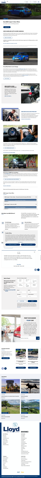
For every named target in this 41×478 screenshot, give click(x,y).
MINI (5, 4)
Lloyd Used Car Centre (24, 453)
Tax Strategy (23, 464)
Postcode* (19, 294)
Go (38, 338)
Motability (4, 443)
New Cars (4, 435)
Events (4, 465)
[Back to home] (3, 2)
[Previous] (35, 270)
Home (2, 4)
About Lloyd (5, 460)
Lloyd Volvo (23, 444)
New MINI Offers (10, 4)
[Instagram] (23, 432)
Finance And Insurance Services (26, 461)
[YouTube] (27, 432)
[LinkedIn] (24, 432)
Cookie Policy (23, 460)
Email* (29, 290)
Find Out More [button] (20, 242)
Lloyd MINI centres (8, 173)
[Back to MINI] (7, 2)
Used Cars (4, 436)
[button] (12, 244)
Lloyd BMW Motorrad (24, 451)
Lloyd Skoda (23, 448)
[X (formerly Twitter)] (26, 432)
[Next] (38, 270)
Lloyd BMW (23, 435)
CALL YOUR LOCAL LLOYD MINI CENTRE (9, 152)
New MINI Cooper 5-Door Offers (21, 4)
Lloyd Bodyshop (5, 468)
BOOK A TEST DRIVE (8, 37)
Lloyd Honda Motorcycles (25, 452)
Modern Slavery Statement (25, 465)
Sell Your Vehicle (5, 457)
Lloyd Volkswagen (24, 443)
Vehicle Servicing (5, 444)
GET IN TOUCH (7, 78)
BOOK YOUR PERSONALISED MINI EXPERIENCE (12, 179)
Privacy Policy (23, 457)
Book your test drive (25, 75)
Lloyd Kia (22, 440)
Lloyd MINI (23, 436)
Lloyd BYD (22, 447)
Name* (18, 290)
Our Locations (5, 461)
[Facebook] (21, 432)
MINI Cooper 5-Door (22, 68)
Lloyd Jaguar (23, 439)
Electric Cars (5, 439)
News (4, 464)
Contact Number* (31, 294)
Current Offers (5, 440)
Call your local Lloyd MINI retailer (10, 290)
